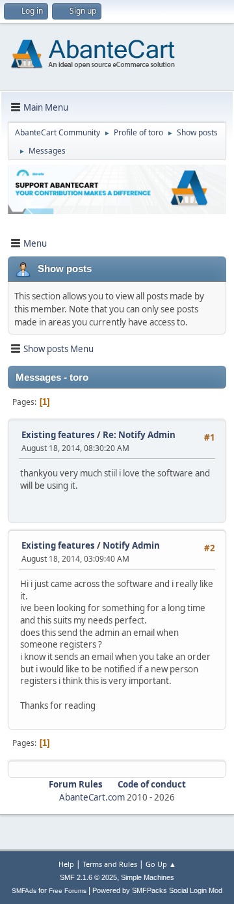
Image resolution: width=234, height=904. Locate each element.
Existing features (58, 435)
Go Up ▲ (161, 864)
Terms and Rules (110, 864)
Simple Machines (147, 877)
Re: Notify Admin (139, 435)
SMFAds (24, 890)
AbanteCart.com (92, 797)
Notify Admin (131, 545)
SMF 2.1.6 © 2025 (88, 877)
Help (66, 864)
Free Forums (67, 890)
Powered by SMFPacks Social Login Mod (157, 890)
